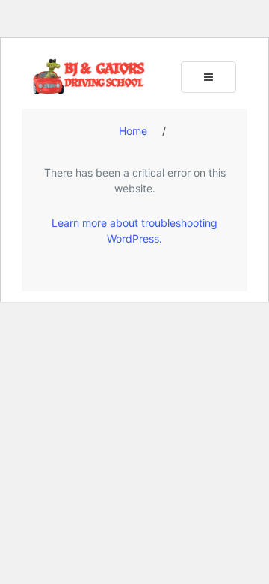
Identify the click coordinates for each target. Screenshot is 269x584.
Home (133, 130)
